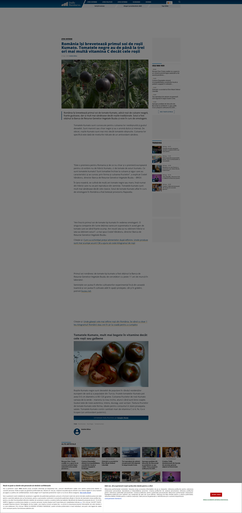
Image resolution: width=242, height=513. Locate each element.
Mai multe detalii (85, 493)
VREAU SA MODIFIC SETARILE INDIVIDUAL (215, 499)
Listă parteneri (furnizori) (113, 498)
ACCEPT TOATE (216, 494)
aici (81, 502)
